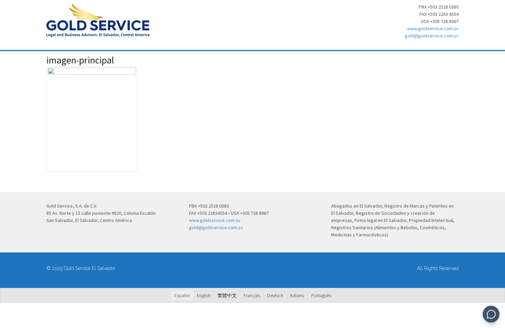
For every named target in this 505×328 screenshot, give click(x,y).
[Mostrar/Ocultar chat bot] (491, 314)
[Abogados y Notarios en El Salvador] (97, 33)
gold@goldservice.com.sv (432, 36)
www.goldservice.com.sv (433, 28)
